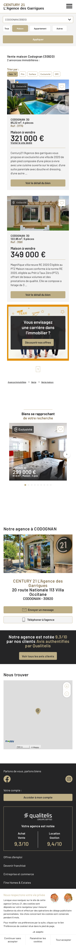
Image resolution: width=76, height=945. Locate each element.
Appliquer (38, 39)
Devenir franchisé (15, 865)
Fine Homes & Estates (17, 882)
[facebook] (7, 779)
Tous (7, 28)
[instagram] (68, 779)
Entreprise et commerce (19, 874)
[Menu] (69, 5)
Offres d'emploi (13, 857)
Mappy (36, 747)
